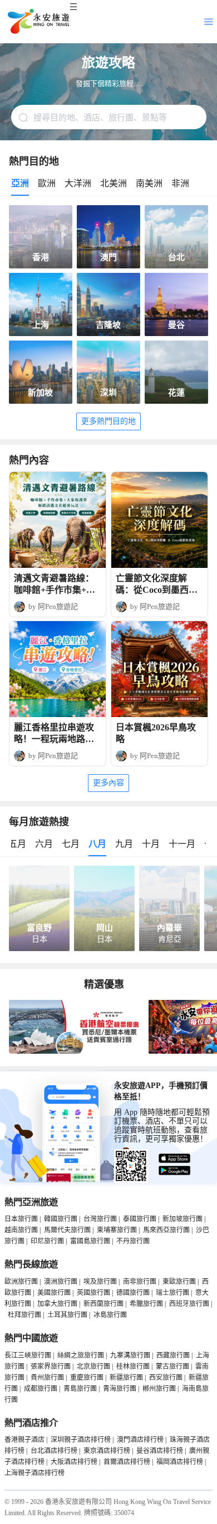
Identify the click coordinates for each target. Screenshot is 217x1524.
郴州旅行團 (159, 1389)
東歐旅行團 (179, 1282)
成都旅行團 (40, 1389)
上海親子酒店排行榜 (34, 1473)
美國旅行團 (54, 1293)
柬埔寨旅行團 (117, 1230)
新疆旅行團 (126, 1377)
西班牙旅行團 (189, 1304)
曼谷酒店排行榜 (159, 1451)
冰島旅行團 (110, 1315)
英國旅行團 (93, 1293)
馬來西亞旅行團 (166, 1230)
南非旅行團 (139, 1282)
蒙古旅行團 (172, 1366)
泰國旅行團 (139, 1219)
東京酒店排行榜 (106, 1451)
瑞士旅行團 (172, 1293)
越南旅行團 (21, 1230)
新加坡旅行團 (182, 1219)
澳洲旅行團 (60, 1282)
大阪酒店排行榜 (74, 1462)
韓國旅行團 (60, 1219)
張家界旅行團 (51, 1366)
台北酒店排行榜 (54, 1451)
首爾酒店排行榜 (126, 1462)
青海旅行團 (119, 1389)
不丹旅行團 (133, 1241)
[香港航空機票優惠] (76, 1051)
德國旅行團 (133, 1293)
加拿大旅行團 (57, 1304)
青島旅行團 (80, 1389)
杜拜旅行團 (24, 1315)
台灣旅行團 (100, 1219)
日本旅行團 (21, 1219)
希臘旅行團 (146, 1304)
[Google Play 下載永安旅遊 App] (175, 1171)
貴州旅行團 (47, 1377)
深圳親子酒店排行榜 (81, 1440)
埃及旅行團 (100, 1282)
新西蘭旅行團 (103, 1304)
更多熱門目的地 (108, 421)
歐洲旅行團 (21, 1282)
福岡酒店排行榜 (179, 1462)
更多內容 (108, 783)
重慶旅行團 (86, 1377)
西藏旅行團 (173, 1355)
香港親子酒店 (24, 1440)
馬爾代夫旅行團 (67, 1230)
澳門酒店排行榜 (140, 1440)
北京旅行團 (93, 1366)
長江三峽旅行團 (27, 1355)
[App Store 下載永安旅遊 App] (175, 1159)
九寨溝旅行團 (130, 1355)
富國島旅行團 (90, 1241)
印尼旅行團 (47, 1241)
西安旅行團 (166, 1377)
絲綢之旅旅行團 (80, 1355)
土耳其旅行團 (67, 1315)
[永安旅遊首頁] (37, 21)
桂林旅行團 (133, 1366)
